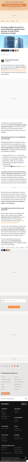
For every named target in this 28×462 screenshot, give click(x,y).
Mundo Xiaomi (4, 418)
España (3, 386)
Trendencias (3, 437)
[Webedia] (5, 404)
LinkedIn (17, 366)
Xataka (2, 410)
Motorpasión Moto (18, 430)
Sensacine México (18, 449)
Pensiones (16, 389)
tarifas (22, 247)
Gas (18, 247)
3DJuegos (16, 410)
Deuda (2, 389)
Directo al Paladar (4, 428)
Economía (3, 376)
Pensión (12, 21)
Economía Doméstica (10, 247)
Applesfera (3, 414)
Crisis (17, 21)
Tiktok (8, 21)
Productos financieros (19, 381)
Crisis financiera (17, 386)
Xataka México (4, 447)
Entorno (16, 376)
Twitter (13, 50)
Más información (15, 460)
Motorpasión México (18, 453)
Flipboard (15, 50)
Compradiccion (4, 440)
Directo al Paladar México (6, 453)
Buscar (26, 398)
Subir (23, 403)
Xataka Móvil (4, 412)
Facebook (11, 50)
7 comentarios (6, 50)
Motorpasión (17, 428)
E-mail (18, 50)
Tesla (4, 21)
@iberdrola (15, 155)
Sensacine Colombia (18, 451)
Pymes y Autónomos (18, 438)
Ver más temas (5, 393)
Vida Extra (16, 412)
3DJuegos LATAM (18, 447)
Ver (14, 307)
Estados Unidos (17, 384)
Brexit (2, 384)
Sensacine (16, 419)
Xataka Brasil (4, 449)
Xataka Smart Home (5, 416)
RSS (12, 366)
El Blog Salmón (17, 437)
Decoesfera (3, 438)
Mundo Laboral (17, 379)
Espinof (15, 421)
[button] (12, 60)
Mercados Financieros (6, 379)
